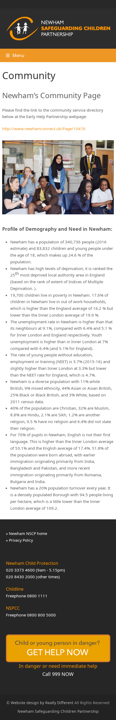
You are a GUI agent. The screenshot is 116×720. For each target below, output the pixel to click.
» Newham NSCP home (26, 533)
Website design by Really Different (42, 702)
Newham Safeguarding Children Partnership (58, 711)
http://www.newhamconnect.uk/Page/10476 (44, 128)
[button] (15, 55)
